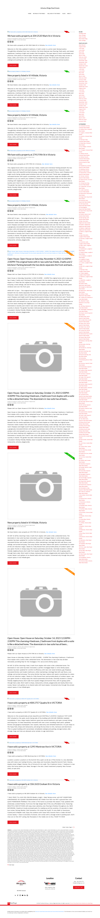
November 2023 (83, 104)
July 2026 (81, 48)
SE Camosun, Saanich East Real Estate (18, 848)
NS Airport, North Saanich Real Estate (18, 843)
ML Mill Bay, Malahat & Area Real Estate (52, 842)
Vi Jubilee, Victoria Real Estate (65, 858)
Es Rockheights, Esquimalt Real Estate (35, 835)
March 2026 (82, 55)
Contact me (79, 887)
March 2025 (82, 76)
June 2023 (81, 112)
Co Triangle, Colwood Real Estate (52, 831)
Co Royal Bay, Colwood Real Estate (24, 831)
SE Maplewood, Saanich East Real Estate (63, 849)
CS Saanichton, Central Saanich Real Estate (15, 833)
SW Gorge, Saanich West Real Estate (30, 855)
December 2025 (83, 60)
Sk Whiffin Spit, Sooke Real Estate (67, 854)
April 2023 (81, 116)
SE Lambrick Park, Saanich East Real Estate (47, 849)
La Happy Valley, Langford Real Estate (29, 839)
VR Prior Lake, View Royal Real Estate (27, 861)
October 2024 (82, 85)
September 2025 (83, 65)
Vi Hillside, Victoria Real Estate (19, 39)
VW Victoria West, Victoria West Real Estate (20, 862)
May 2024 (81, 93)
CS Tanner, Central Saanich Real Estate (31, 833)
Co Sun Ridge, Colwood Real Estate (38, 831)
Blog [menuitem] (64, 13)
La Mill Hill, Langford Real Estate (18, 840)
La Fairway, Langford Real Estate (40, 838)
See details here (50, 45)
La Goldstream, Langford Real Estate (15, 839)
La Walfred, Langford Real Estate (61, 840)
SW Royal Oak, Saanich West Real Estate (25, 856)
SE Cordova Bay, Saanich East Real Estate (49, 848)
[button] (15, 895)
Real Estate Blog (83, 38)
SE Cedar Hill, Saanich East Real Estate (33, 848)
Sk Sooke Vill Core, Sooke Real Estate (41, 854)
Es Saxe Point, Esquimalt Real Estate (50, 835)
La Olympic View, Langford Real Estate (32, 840)
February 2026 (83, 57)
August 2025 (82, 67)
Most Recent (82, 45)
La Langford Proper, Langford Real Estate (58, 839)
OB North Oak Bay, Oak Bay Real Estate (55, 846)
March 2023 (82, 117)
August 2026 (82, 46)
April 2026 (81, 53)
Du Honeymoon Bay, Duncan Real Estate (61, 833)
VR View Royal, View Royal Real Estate (55, 861)
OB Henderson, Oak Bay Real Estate (40, 846)
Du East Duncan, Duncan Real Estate (47, 833)
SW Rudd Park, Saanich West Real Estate (41, 856)
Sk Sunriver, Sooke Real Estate (55, 854)
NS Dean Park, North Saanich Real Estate (66, 843)
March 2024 (82, 97)
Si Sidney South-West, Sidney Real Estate (25, 853)
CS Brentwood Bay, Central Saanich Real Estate (32, 832)
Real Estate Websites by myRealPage (85, 903)
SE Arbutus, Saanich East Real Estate (37, 847)
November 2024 (83, 83)
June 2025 (81, 71)
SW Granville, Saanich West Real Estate (44, 855)
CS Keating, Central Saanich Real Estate (65, 832)
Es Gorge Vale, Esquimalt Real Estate (56, 834)
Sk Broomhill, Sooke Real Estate (40, 853)
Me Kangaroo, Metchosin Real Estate (38, 841)
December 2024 (83, 81)
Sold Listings (82, 40)
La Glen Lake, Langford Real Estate (67, 838)
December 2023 (83, 102)
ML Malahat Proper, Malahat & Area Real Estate (35, 842)
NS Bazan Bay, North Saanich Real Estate (33, 843)
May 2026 (81, 52)
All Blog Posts (82, 33)
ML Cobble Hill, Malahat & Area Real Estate (18, 842)
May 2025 (81, 72)
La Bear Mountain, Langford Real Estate (26, 838)
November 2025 (83, 62)
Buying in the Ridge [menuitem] (39, 13)
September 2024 (83, 86)
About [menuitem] (69, 13)
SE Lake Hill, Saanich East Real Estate (31, 849)
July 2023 (81, 110)
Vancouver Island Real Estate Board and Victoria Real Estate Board (49, 911)
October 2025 (82, 64)
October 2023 (82, 105)
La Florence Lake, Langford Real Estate (53, 838)
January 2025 (82, 79)
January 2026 (82, 59)
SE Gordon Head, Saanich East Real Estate (65, 848)
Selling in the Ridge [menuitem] (53, 13)
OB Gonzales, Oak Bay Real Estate (26, 846)
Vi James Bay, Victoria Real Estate (52, 858)
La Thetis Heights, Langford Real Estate (47, 840)
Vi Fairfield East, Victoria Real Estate (64, 857)
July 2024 (81, 90)
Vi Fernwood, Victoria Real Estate (27, 858)
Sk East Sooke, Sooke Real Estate (53, 853)
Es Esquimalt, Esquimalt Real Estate (42, 834)
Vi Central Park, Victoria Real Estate (37, 857)
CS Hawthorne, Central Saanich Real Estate (49, 832)
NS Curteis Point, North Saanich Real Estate (49, 843)
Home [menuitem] (29, 13)
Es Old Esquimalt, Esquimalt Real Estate (20, 835)
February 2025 (83, 78)
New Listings (82, 35)
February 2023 (83, 119)
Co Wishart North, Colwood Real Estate (66, 831)
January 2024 (82, 100)
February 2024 (83, 98)
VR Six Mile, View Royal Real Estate (41, 861)
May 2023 (81, 114)
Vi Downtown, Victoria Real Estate (50, 857)
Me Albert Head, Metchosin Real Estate (23, 841)
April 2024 (81, 95)
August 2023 (82, 109)
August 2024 (82, 88)
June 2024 (81, 91)
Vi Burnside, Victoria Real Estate (24, 857)
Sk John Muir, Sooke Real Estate (66, 853)
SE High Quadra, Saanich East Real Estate (15, 849)
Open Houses (82, 37)
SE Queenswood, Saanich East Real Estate (58, 850)
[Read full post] (41, 32)
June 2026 (81, 50)
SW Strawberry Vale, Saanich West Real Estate (58, 856)
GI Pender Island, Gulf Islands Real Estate (65, 835)
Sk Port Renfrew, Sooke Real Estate (27, 854)
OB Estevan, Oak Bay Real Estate (13, 846)
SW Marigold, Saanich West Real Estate (60, 855)
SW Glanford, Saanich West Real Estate (14, 855)
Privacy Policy (73, 903)
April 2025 (81, 74)
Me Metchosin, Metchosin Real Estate (52, 841)
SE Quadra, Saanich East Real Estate (42, 850)
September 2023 (83, 107)
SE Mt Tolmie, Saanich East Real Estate (27, 850)
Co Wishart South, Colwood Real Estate (14, 832)
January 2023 (82, 121)
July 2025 (81, 69)
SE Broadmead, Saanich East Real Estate (52, 847)
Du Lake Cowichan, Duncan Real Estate (27, 834)
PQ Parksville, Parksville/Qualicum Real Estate (21, 847)
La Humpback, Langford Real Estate (43, 839)
